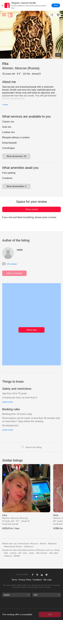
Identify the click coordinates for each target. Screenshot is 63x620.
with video (53, 553)
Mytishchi (52, 543)
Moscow (34, 543)
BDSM (17, 556)
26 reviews (11, 264)
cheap (56, 550)
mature (13, 553)
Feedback (37, 579)
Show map (31, 330)
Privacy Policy (25, 579)
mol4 (20, 249)
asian (31, 553)
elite (6, 553)
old (19, 553)
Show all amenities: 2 (16, 186)
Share (51, 14)
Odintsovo (28, 546)
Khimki (43, 543)
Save (58, 14)
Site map (47, 579)
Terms (14, 579)
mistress (8, 556)
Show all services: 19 (16, 156)
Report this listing (34, 447)
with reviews (41, 553)
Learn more (7, 402)
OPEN (55, 5)
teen (25, 553)
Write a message (14, 273)
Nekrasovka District (13, 546)
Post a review (31, 209)
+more (5, 104)
